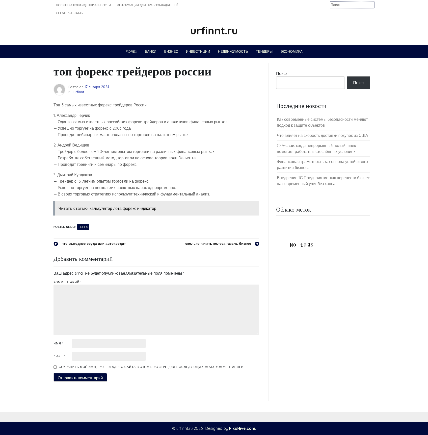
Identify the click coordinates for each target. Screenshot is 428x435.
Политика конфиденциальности (83, 5)
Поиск (281, 73)
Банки (150, 51)
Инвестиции (198, 51)
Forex (131, 51)
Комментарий (67, 282)
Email (59, 356)
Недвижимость (233, 51)
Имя (58, 343)
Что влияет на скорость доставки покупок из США (322, 135)
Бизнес (171, 51)
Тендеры (264, 51)
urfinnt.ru (214, 30)
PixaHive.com (242, 428)
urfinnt (79, 92)
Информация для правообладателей (148, 5)
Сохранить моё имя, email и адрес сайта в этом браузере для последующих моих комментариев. (151, 367)
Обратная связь (69, 13)
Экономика (291, 51)
